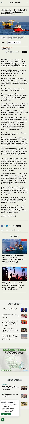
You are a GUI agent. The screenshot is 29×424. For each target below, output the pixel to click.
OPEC (12, 230)
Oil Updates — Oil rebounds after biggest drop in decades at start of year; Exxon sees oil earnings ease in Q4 (14, 258)
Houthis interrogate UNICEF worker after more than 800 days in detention (10, 316)
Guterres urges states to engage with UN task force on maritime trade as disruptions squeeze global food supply (10, 337)
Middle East (4, 384)
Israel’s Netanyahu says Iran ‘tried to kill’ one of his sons (9, 309)
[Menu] (1, 2)
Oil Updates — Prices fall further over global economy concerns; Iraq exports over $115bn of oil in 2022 (13, 286)
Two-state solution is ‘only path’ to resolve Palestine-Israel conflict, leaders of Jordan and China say (10, 323)
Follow (25, 51)
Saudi (18, 230)
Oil (6, 230)
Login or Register (6, 414)
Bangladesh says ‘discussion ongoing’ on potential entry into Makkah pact (10, 330)
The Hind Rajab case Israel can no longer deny (10, 395)
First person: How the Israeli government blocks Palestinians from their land (10, 388)
